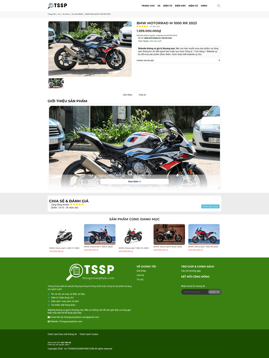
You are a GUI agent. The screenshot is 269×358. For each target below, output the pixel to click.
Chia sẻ (142, 95)
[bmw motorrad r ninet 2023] (169, 234)
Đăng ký (214, 292)
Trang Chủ (52, 14)
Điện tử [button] (167, 5)
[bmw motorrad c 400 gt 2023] (65, 235)
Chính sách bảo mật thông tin (62, 334)
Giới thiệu (127, 95)
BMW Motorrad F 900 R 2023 (98, 246)
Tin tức (140, 279)
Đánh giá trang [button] (210, 206)
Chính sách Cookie (89, 334)
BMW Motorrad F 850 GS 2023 (134, 248)
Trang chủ (148, 5)
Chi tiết (65, 242)
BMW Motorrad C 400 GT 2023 (64, 248)
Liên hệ (140, 275)
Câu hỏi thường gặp (191, 271)
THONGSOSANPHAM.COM (80, 348)
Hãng (204, 5)
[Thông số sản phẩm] (57, 5)
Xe (59, 14)
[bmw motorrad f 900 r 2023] (99, 234)
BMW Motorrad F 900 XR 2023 (203, 246)
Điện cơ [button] (193, 5)
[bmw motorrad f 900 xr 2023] (204, 234)
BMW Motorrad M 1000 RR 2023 (98, 14)
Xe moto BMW (77, 14)
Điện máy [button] (180, 5)
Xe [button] (158, 5)
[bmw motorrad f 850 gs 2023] (134, 235)
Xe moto (66, 14)
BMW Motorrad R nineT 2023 (168, 246)
